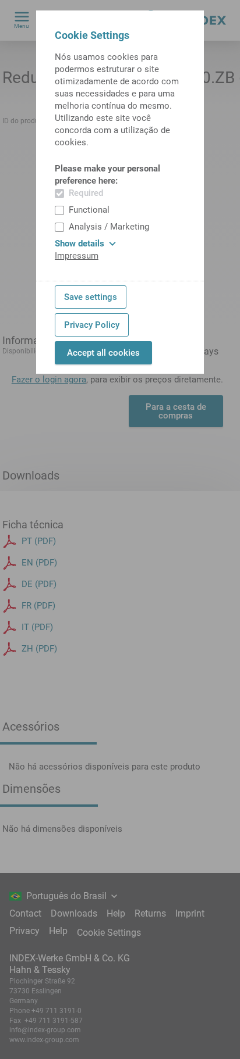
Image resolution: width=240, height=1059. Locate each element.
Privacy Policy (91, 325)
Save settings (90, 297)
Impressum (76, 256)
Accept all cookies (103, 353)
